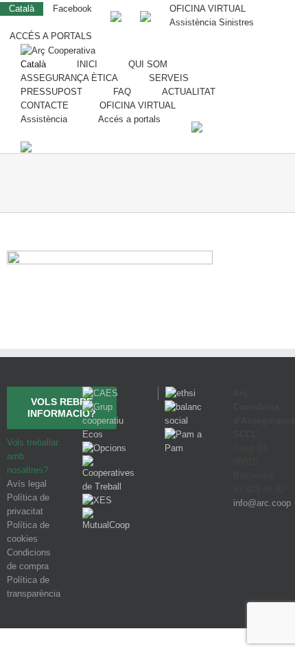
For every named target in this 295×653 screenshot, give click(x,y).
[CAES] (100, 393)
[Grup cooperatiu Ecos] (109, 407)
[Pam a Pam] (185, 434)
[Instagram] (261, 554)
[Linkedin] (278, 554)
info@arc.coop (262, 503)
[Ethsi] (177, 393)
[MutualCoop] (109, 514)
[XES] (97, 500)
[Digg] (241, 554)
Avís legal (27, 484)
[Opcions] (104, 448)
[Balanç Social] (185, 407)
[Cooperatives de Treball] (109, 462)
